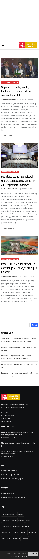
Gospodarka (6, 526)
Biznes (20, 514)
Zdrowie (25, 539)
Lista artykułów (8, 493)
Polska (23, 533)
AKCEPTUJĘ (33, 553)
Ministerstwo (6, 533)
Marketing (25, 526)
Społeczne (32, 533)
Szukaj (34, 325)
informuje (16, 526)
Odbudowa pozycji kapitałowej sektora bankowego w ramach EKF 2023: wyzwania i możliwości (19, 180)
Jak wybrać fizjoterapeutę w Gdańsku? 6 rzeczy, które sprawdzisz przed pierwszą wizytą (17, 433)
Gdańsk (28, 520)
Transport (16, 539)
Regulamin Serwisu (10, 471)
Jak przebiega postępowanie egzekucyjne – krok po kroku (18, 443)
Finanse (21, 520)
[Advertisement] (19, 20)
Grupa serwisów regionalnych (14, 497)
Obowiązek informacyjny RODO (14, 479)
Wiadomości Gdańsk (10, 99)
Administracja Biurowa (9, 514)
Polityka (16, 533)
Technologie (6, 539)
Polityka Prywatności (11, 475)
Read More (8, 136)
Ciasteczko (24, 556)
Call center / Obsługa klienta (9, 520)
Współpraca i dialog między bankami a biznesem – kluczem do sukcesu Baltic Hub (18, 91)
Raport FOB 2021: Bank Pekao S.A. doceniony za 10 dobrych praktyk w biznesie (19, 268)
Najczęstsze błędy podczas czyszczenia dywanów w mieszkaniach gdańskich (17, 452)
